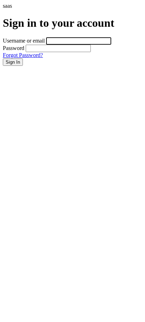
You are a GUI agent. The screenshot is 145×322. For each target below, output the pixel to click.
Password (13, 48)
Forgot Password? (23, 55)
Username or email (24, 41)
